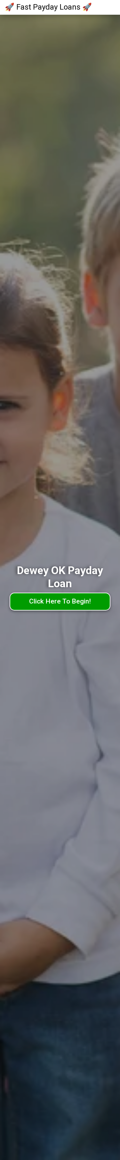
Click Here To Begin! (60, 601)
